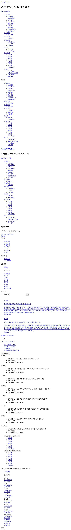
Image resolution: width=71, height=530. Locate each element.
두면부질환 (11, 18)
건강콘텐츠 (11, 51)
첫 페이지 (4, 335)
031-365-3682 (8, 495)
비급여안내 (11, 42)
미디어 (3, 238)
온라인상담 (7, 521)
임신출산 (10, 20)
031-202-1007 (8, 490)
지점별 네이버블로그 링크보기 (12, 450)
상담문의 (10, 44)
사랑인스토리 (12, 71)
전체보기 (7, 273)
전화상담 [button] (7, 472)
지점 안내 (7, 250)
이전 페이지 (10, 335)
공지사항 (10, 76)
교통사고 (10, 25)
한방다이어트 (12, 29)
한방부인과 (11, 22)
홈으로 (3, 236)
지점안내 (7, 481)
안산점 (10, 60)
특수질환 (10, 27)
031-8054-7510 (8, 511)
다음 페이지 (4, 341)
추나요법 (10, 34)
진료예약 (10, 45)
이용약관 (7, 348)
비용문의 (7, 519)
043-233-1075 (8, 485)
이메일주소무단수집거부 (11, 350)
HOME (6, 267)
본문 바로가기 (5, 2)
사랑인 (6, 252)
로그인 (3, 158)
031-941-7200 (8, 516)
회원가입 (8, 158)
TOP (2, 528)
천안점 (10, 54)
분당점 (10, 62)
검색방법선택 (5, 294)
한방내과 (10, 16)
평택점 (10, 65)
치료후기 (10, 38)
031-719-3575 (8, 500)
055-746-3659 (8, 506)
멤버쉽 (3, 79)
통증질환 (10, 24)
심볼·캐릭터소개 (13, 73)
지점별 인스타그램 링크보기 (12, 436)
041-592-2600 (8, 480)
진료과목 (7, 241)
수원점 (10, 58)
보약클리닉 (11, 31)
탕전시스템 (11, 74)
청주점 (10, 56)
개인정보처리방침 (9, 346)
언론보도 (10, 49)
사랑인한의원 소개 (10, 345)
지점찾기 (7, 523)
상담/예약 (7, 247)
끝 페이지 (11, 341)
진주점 (10, 63)
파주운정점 (11, 67)
